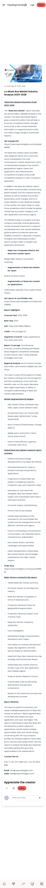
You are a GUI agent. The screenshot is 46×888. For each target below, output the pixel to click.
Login (32, 5)
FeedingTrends (15, 4)
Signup (41, 5)
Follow (22, 788)
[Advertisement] (23, 36)
